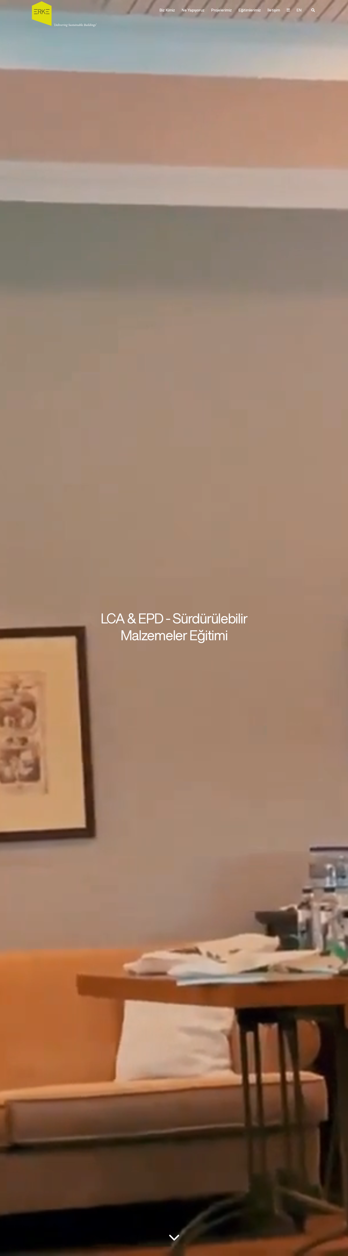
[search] (313, 10)
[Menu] (288, 10)
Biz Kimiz (167, 10)
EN (299, 10)
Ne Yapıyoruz (193, 10)
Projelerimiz (221, 10)
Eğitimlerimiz (249, 10)
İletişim (273, 10)
